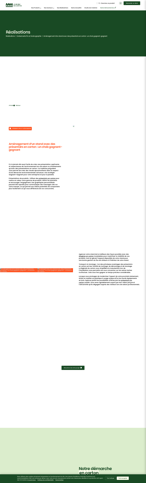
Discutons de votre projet (72, 368)
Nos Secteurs (48, 8)
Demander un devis (132, 3)
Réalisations (10, 36)
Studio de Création (90, 8)
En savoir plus (31, 480)
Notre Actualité (76, 8)
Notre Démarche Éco (107, 8)
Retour (17, 105)
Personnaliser (59, 480)
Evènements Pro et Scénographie (29, 36)
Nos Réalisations (62, 8)
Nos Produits (35, 8)
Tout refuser (110, 478)
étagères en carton (86, 256)
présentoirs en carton (47, 178)
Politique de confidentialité (46, 480)
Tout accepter (122, 478)
